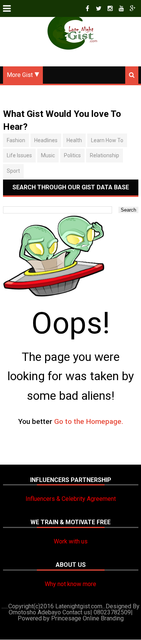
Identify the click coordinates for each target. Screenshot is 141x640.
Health (74, 140)
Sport (13, 171)
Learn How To (107, 140)
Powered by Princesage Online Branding (71, 618)
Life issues (19, 155)
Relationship (104, 155)
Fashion (16, 140)
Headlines (46, 140)
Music (48, 155)
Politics (72, 155)
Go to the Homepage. (88, 421)
